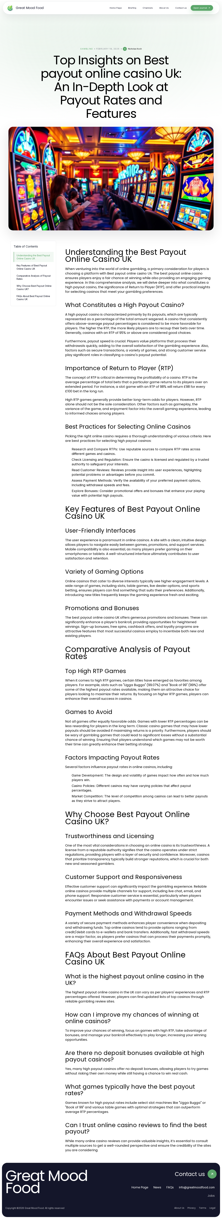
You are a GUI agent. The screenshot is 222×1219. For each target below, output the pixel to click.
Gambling (86, 49)
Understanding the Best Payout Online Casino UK (33, 257)
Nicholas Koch (135, 49)
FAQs (170, 1187)
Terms (202, 1208)
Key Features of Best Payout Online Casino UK (32, 267)
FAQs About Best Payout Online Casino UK (33, 298)
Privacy (192, 1208)
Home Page (139, 1187)
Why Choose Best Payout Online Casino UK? (34, 287)
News (157, 1187)
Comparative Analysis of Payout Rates (34, 277)
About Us (179, 1208)
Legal (212, 1208)
